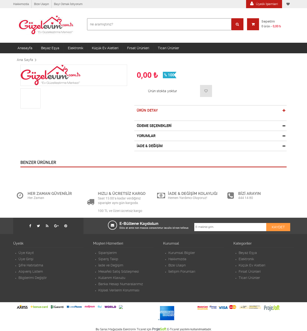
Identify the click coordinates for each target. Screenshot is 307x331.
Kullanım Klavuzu (111, 278)
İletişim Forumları (181, 271)
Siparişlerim (107, 253)
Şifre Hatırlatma (30, 265)
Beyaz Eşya (50, 48)
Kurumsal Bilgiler (181, 253)
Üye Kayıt (26, 253)
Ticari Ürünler (168, 48)
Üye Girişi (25, 259)
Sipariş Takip (108, 259)
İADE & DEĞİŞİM (150, 146)
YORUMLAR (146, 136)
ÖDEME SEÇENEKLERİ (154, 126)
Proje (159, 329)
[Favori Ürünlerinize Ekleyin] (206, 91)
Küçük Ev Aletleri (105, 48)
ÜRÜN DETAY (147, 110)
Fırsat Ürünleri (138, 48)
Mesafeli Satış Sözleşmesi (118, 271)
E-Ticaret (173, 329)
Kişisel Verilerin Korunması (118, 290)
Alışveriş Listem (30, 271)
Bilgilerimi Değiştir (32, 278)
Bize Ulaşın (41, 4)
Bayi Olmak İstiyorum (68, 4)
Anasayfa (25, 48)
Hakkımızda (21, 4)
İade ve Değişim (110, 265)
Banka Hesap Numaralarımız (120, 284)
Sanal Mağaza (109, 329)
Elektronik (75, 48)
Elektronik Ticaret (134, 329)
